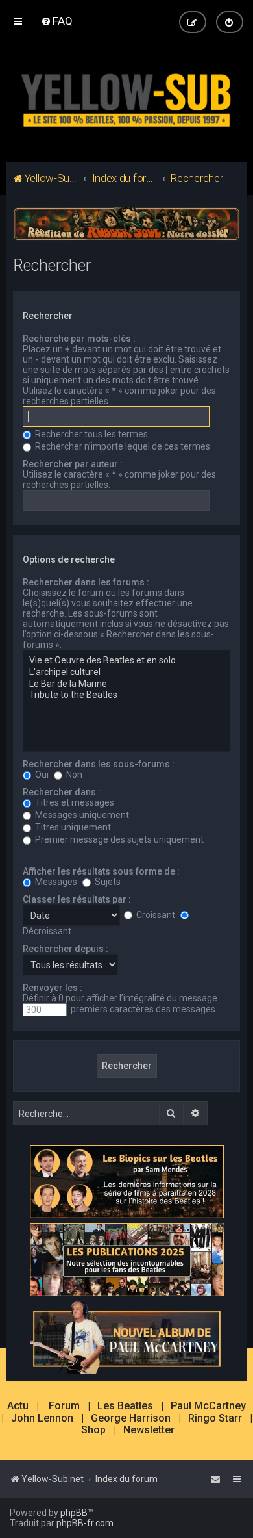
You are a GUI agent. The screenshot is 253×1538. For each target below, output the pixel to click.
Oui (41, 774)
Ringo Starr (215, 1418)
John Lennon (42, 1418)
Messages (55, 882)
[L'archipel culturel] (127, 672)
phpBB (74, 1512)
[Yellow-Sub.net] (126, 97)
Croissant (154, 915)
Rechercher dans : (62, 792)
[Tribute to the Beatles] (127, 695)
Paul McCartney (208, 1406)
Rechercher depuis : (65, 948)
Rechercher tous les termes (90, 434)
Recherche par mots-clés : (79, 338)
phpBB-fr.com (85, 1523)
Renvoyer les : (52, 987)
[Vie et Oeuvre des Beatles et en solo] (127, 661)
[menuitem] (57, 21)
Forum (64, 1406)
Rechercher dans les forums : (86, 582)
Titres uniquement (72, 827)
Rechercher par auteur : (73, 464)
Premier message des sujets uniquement (118, 839)
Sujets (107, 882)
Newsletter (149, 1430)
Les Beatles (125, 1406)
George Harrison (131, 1418)
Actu (18, 1406)
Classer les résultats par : (77, 899)
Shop (93, 1430)
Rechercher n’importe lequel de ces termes (121, 446)
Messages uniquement (81, 815)
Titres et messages (73, 802)
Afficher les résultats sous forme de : (101, 871)
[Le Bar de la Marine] (127, 684)
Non (73, 774)
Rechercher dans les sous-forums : (99, 764)
